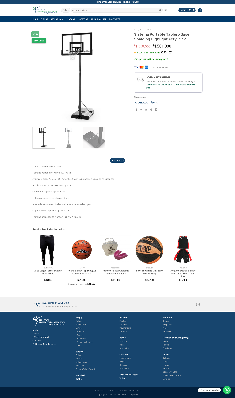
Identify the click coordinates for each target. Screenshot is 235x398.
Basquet (138, 29)
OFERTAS (83, 19)
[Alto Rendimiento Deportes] (45, 10)
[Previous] (37, 76)
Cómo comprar (98, 19)
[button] (227, 390)
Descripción (117, 160)
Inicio (36, 19)
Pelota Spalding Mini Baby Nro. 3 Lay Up (149, 272)
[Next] (124, 76)
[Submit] (160, 10)
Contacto (114, 19)
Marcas (71, 19)
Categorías (56, 19)
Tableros (150, 29)
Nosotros (99, 390)
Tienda (44, 19)
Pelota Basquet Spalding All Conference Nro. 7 (82, 272)
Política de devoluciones (129, 390)
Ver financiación (160, 67)
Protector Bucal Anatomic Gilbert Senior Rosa (116, 272)
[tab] (117, 160)
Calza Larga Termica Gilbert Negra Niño (48, 272)
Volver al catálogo (146, 102)
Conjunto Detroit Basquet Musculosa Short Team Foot (183, 273)
